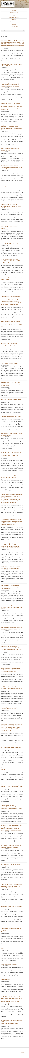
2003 (12, 40)
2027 (23, 45)
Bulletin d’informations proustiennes (9, 964)
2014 (2, 43)
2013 (23, 42)
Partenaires (14, 24)
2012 (20, 42)
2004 (16, 40)
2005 (20, 40)
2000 (2, 40)
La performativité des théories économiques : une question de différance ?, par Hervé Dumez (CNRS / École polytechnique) (11, 607)
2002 (9, 40)
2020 (23, 43)
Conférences (7, 36)
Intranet (23, 1052)
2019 (20, 43)
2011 (16, 42)
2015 (5, 43)
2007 (2, 42)
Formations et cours (14, 21)
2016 (9, 43)
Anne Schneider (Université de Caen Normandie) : (11, 688)
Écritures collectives (5, 979)
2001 (5, 40)
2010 (12, 42)
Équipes (14, 15)
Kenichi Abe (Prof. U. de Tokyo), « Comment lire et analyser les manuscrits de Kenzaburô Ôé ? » (11, 747)
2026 (20, 45)
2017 (12, 43)
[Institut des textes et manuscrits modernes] (14, 4)
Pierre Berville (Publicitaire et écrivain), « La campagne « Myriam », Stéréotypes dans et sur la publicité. (11, 786)
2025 (16, 45)
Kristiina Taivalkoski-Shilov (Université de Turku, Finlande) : (11, 1000)
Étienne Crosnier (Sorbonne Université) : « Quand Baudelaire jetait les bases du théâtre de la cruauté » (11, 167)
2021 (2, 45)
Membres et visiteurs (14, 12)
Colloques (20, 36)
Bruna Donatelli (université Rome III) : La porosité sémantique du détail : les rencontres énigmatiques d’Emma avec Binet (11, 670)
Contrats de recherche (14, 26)
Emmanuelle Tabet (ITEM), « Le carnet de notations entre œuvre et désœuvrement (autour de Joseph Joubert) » (12, 384)
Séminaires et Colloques (14, 17)
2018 (16, 43)
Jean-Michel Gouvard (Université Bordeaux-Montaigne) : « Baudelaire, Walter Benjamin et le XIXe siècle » (11, 906)
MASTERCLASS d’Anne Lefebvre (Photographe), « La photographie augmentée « (11, 345)
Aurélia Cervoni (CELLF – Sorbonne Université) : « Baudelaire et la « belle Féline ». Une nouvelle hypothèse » (11, 261)
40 (23, 1042)
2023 (9, 45)
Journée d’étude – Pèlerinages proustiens (10, 243)
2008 (5, 42)
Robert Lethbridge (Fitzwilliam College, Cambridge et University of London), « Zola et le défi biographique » (11, 587)
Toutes (24, 36)
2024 (12, 45)
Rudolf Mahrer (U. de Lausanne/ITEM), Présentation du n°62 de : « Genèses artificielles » (11, 206)
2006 (23, 40)
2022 (5, 45)
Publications (14, 19)
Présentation (14, 10)
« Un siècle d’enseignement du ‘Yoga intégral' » (11, 416)
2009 (9, 42)
